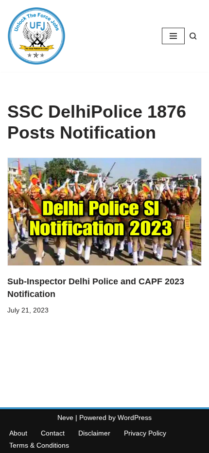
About (18, 433)
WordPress (135, 417)
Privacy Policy (145, 433)
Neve (65, 417)
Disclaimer (94, 433)
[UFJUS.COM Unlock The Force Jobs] (36, 36)
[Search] (193, 36)
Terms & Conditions (39, 445)
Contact (53, 433)
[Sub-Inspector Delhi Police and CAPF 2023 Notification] (104, 211)
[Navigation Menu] (173, 36)
